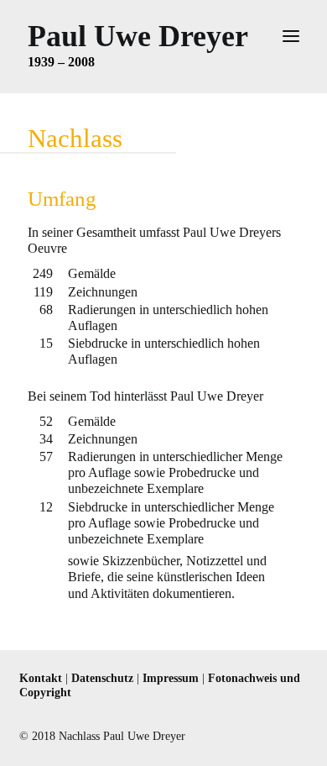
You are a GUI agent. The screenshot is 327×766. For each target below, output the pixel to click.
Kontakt (40, 678)
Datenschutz (102, 678)
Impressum (171, 678)
